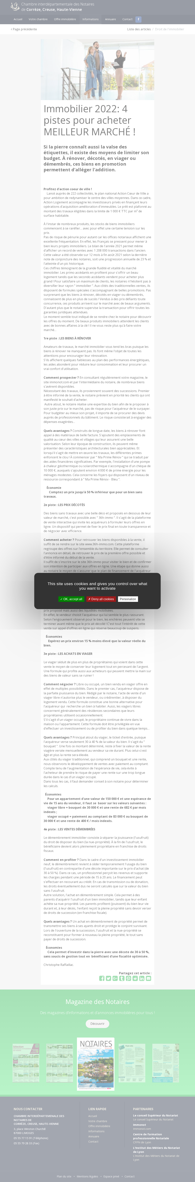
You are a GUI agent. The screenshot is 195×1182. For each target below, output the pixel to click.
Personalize (128, 599)
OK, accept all (72, 599)
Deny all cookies (102, 599)
